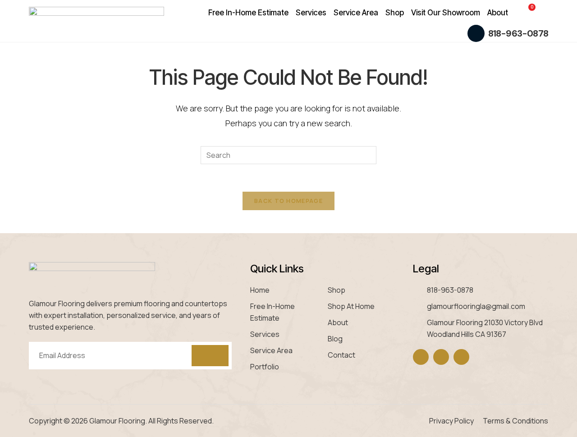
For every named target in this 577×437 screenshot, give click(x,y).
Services (311, 12)
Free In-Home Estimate (248, 12)
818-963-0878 (518, 33)
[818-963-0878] (476, 33)
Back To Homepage (288, 201)
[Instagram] (441, 357)
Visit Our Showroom (445, 12)
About (497, 12)
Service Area (356, 12)
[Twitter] (461, 357)
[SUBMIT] (210, 355)
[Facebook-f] (421, 357)
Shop (394, 12)
